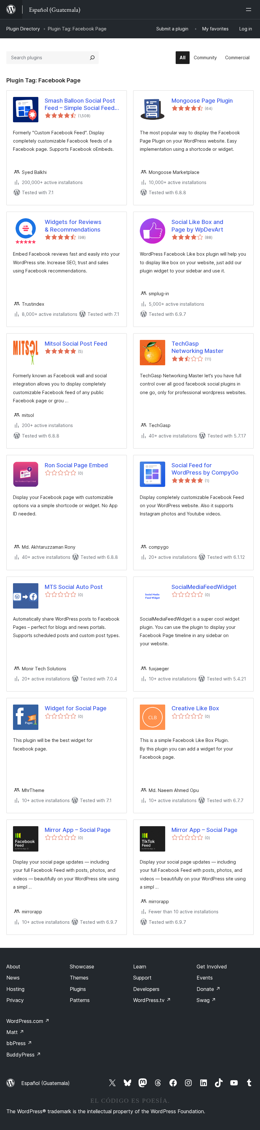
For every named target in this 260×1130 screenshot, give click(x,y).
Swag (206, 1000)
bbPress (19, 1043)
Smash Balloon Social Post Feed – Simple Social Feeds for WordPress (81, 104)
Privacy (15, 1000)
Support (142, 977)
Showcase (82, 966)
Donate (208, 989)
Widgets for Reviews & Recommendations (73, 226)
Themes (79, 977)
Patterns (80, 1000)
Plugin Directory (23, 28)
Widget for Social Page (76, 708)
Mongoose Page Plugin (202, 100)
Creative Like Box (195, 708)
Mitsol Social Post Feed (76, 343)
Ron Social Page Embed (76, 465)
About (13, 966)
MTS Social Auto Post (74, 587)
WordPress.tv (152, 1000)
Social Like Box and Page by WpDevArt (197, 226)
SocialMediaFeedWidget (204, 587)
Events (205, 977)
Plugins (78, 989)
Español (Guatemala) (45, 1083)
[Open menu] (250, 9)
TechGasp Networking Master (198, 347)
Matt (15, 1032)
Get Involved (212, 966)
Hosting (15, 989)
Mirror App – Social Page (78, 830)
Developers (146, 989)
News (13, 977)
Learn (139, 966)
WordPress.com (27, 1021)
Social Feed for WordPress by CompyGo (205, 469)
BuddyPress (23, 1054)
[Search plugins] (92, 57)
